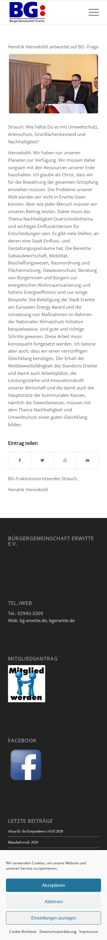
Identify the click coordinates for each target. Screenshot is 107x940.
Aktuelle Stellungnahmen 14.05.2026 (35, 830)
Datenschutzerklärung (58, 931)
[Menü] (91, 12)
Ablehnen (54, 901)
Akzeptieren (53, 885)
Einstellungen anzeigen (53, 917)
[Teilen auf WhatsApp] (65, 460)
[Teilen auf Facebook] (19, 460)
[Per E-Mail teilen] (87, 460)
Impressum (88, 931)
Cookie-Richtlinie (23, 931)
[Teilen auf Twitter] (42, 460)
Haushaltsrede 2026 (23, 841)
